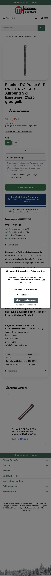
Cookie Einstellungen (25, 295)
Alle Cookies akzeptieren (26, 300)
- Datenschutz (31, 305)
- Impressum (20, 305)
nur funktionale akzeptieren (25, 289)
